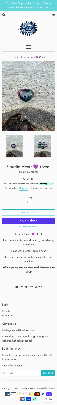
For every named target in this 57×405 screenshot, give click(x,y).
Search (6, 311)
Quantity (28, 197)
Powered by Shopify (46, 388)
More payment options (28, 226)
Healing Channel (28, 388)
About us (7, 315)
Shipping (23, 188)
